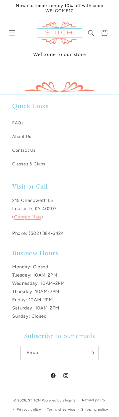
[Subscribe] (92, 353)
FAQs (17, 122)
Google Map (27, 217)
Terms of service (61, 410)
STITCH (34, 400)
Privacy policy (29, 410)
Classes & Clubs (28, 164)
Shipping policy (94, 410)
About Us (21, 136)
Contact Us (24, 150)
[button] (12, 33)
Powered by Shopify (59, 400)
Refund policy (94, 400)
